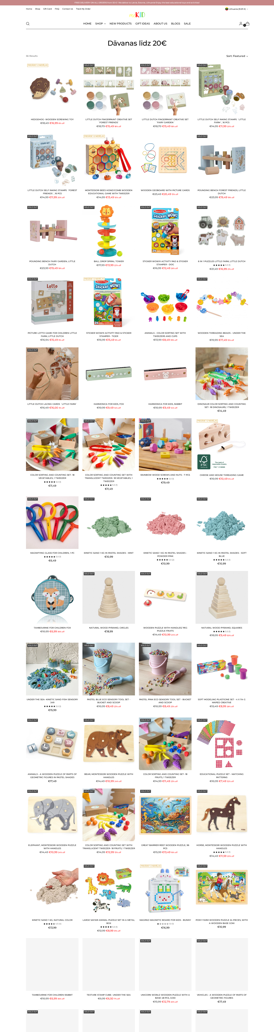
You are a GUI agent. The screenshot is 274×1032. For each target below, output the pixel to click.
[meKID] (137, 14)
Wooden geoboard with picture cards (165, 190)
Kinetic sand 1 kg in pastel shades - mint (109, 553)
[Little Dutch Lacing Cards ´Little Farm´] (52, 373)
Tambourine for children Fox (52, 627)
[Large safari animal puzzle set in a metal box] (108, 889)
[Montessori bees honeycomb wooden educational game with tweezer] (108, 160)
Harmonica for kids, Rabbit (165, 404)
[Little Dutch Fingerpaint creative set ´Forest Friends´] (108, 89)
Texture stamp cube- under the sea (109, 995)
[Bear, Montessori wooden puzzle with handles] (108, 744)
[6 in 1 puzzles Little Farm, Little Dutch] (222, 231)
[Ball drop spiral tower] (108, 231)
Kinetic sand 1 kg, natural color (52, 920)
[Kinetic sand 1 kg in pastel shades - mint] (108, 522)
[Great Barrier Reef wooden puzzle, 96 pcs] (165, 815)
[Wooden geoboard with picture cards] (165, 160)
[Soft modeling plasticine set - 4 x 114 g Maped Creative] (222, 669)
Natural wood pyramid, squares (221, 627)
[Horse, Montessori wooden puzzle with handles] (222, 815)
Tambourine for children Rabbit (52, 995)
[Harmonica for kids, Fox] (108, 373)
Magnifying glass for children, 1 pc (52, 553)
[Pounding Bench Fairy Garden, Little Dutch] (52, 231)
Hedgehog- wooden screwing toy (52, 119)
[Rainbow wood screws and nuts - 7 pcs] (165, 444)
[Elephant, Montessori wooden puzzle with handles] (52, 815)
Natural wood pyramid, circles (108, 627)
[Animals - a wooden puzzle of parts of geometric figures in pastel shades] (52, 744)
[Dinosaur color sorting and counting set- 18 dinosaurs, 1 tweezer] (222, 373)
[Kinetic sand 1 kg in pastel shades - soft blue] (222, 522)
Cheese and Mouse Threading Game (222, 475)
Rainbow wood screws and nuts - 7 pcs (165, 475)
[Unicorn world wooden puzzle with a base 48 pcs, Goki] (165, 964)
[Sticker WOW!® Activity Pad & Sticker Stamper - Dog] (165, 231)
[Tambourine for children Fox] (52, 597)
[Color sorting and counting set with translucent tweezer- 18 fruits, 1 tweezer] (108, 815)
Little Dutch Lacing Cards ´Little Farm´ (52, 404)
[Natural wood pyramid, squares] (222, 597)
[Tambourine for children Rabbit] (52, 964)
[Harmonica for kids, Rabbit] (165, 373)
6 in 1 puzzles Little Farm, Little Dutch (221, 261)
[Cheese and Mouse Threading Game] (222, 444)
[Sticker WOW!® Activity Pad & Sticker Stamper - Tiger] (108, 302)
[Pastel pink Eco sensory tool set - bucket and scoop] (165, 669)
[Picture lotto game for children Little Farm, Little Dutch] (52, 302)
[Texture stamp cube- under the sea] (108, 964)
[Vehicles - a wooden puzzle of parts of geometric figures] (222, 964)
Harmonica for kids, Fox (109, 404)
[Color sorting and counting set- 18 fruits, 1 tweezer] (165, 744)
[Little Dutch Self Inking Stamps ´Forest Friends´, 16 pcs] (52, 160)
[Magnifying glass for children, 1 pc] (52, 522)
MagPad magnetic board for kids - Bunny (165, 920)
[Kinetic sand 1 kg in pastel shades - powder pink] (165, 522)
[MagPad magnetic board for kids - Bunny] (165, 889)
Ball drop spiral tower (109, 261)
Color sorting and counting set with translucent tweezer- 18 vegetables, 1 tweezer (109, 478)
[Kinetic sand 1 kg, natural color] (52, 889)
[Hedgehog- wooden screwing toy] (52, 89)
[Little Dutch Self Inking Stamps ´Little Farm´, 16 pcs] (222, 89)
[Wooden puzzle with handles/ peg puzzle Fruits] (165, 597)
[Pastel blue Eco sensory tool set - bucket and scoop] (108, 669)
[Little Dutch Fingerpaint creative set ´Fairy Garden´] (165, 89)
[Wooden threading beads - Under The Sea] (222, 302)
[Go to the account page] (239, 24)
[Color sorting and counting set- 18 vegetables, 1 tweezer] (52, 444)
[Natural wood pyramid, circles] (108, 597)
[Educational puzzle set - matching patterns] (222, 744)
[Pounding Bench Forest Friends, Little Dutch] (222, 160)
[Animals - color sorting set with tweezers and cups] (165, 302)
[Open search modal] (28, 24)
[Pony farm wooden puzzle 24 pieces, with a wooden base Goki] (222, 889)
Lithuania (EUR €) (237, 9)
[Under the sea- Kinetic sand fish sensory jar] (52, 669)
